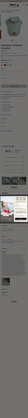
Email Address (17, 205)
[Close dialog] (26, 197)
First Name (16, 202)
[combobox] (16, 214)
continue (21, 218)
